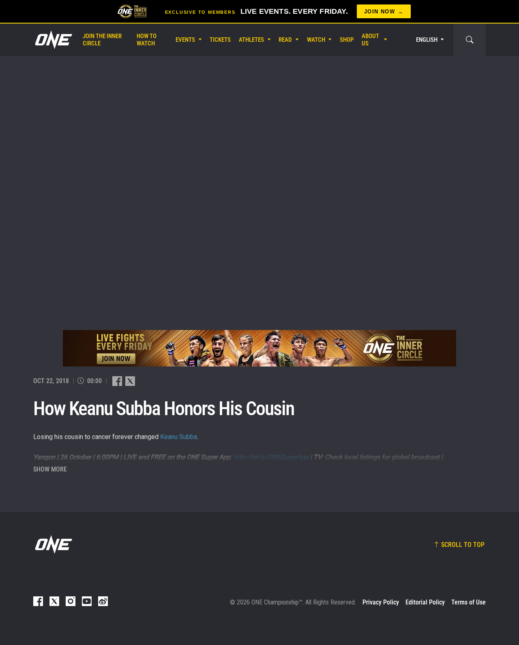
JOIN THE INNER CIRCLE (102, 39)
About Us (370, 39)
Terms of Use (468, 602)
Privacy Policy (380, 602)
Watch (316, 39)
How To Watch (147, 39)
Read (285, 39)
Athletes (251, 39)
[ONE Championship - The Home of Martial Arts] (52, 39)
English (427, 39)
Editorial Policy (425, 602)
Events (185, 39)
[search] (469, 40)
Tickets (220, 39)
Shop (347, 39)
